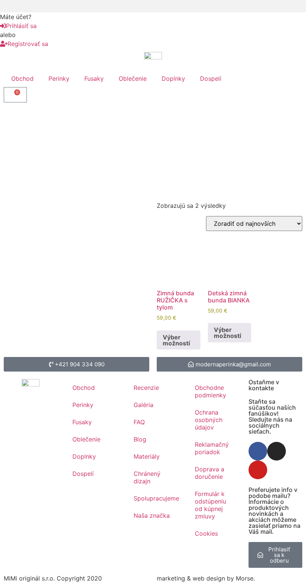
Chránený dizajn (147, 477)
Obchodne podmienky (210, 391)
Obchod (22, 78)
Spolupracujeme (156, 498)
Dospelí (210, 78)
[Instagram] (276, 451)
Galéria (143, 405)
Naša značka (152, 515)
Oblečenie (133, 78)
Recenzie (146, 387)
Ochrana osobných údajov (208, 420)
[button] (153, 6)
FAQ (139, 422)
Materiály (147, 456)
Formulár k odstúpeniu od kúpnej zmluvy (210, 505)
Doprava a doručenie (209, 472)
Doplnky (173, 78)
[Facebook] (258, 451)
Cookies (206, 533)
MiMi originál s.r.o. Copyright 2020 (53, 578)
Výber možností (176, 340)
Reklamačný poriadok (212, 448)
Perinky (59, 78)
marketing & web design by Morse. (206, 578)
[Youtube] (258, 470)
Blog (140, 439)
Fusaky (94, 78)
